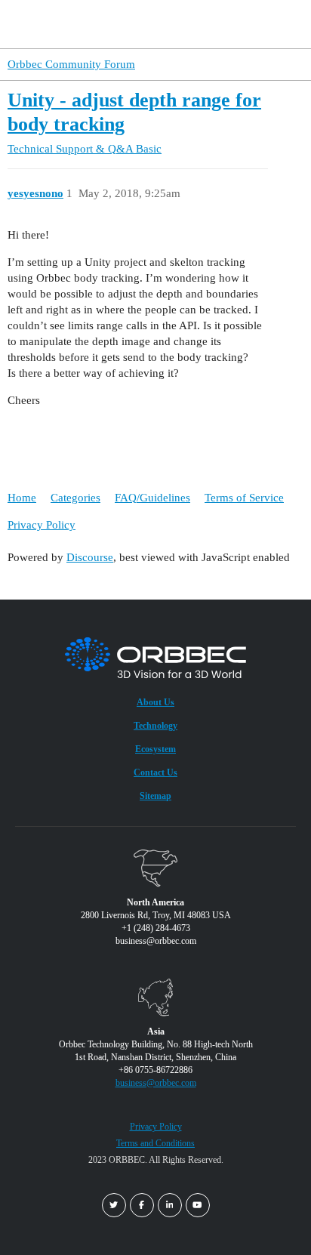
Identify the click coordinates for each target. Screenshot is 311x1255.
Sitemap (155, 796)
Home (22, 498)
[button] (271, 24)
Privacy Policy (41, 525)
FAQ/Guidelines (152, 498)
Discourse (89, 557)
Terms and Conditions (155, 1143)
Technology (155, 725)
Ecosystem (155, 749)
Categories (75, 498)
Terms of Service (244, 498)
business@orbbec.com (155, 1083)
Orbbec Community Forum (71, 64)
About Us (155, 702)
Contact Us (155, 772)
